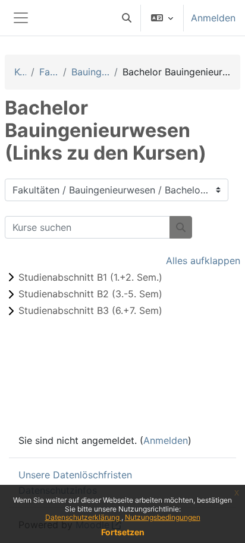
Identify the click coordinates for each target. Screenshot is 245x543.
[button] (126, 18)
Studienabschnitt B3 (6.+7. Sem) (90, 310)
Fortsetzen (123, 532)
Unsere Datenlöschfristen (75, 475)
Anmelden (213, 18)
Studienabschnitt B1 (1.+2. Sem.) (90, 277)
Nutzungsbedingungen (162, 517)
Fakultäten (48, 72)
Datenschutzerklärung (83, 517)
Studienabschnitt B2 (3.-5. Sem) (90, 294)
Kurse (20, 72)
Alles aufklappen (203, 260)
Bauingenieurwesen (90, 72)
